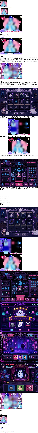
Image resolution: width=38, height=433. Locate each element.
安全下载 (2, 428)
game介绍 (2, 427)
